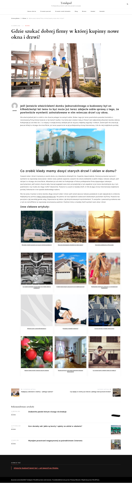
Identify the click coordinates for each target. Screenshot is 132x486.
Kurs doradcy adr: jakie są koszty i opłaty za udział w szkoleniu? (55, 426)
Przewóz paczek (45, 11)
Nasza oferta (31, 11)
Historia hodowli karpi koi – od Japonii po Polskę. (36, 468)
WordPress (95, 480)
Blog (76, 11)
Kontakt (102, 11)
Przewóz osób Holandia (62, 11)
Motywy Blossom (75, 480)
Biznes (84, 11)
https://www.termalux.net (46, 197)
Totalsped (66, 3)
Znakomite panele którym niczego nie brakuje (47, 412)
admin (14, 110)
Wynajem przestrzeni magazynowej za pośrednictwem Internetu (55, 441)
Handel (93, 11)
